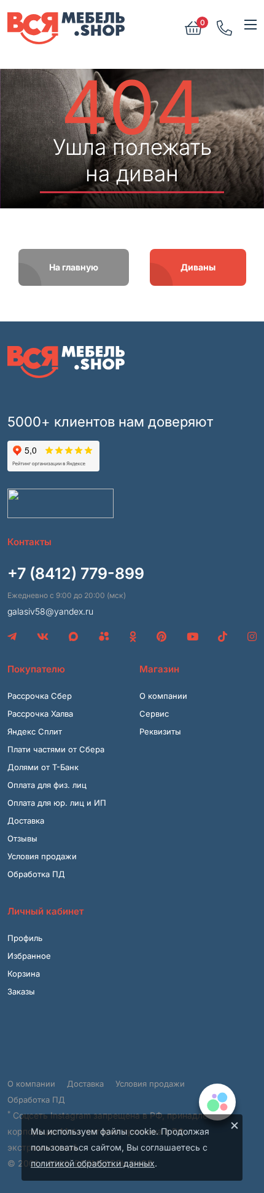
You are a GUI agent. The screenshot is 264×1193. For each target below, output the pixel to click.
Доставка (25, 820)
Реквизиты (160, 731)
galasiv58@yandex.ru (50, 611)
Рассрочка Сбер (39, 696)
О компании (163, 696)
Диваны (198, 267)
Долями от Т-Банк (43, 767)
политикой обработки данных (93, 1163)
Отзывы (22, 838)
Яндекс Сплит (34, 731)
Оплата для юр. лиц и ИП (56, 803)
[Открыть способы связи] (217, 1102)
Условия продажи (42, 856)
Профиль (24, 938)
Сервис (154, 714)
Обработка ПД (36, 874)
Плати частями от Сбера (55, 749)
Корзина (23, 973)
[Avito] (104, 637)
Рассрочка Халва (40, 714)
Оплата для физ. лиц (47, 785)
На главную (73, 267)
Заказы (21, 991)
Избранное (29, 956)
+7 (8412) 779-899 (75, 573)
